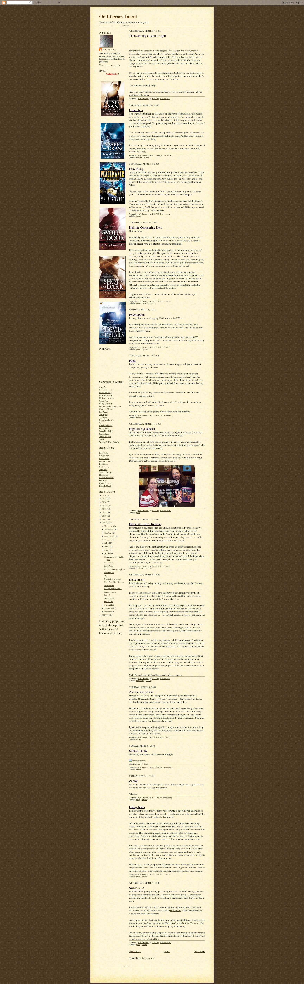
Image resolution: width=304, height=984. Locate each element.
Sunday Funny (110, 592)
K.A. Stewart (110, 49)
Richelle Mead (105, 485)
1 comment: (165, 99)
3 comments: (165, 214)
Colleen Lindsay (105, 461)
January (107, 611)
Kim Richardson (105, 425)
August (107, 539)
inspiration (140, 568)
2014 (104, 502)
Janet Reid (103, 469)
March (107, 605)
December (108, 526)
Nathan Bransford (106, 477)
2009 (104, 519)
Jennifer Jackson (106, 472)
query (138, 800)
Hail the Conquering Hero (114, 569)
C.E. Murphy (104, 455)
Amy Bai (102, 387)
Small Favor (156, 897)
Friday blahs (109, 598)
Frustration (108, 562)
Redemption (109, 572)
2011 (104, 512)
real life (146, 303)
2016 (104, 495)
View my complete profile (109, 65)
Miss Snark (103, 475)
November (109, 529)
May (106, 550)
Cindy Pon (103, 400)
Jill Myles (103, 417)
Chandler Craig (105, 392)
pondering (140, 681)
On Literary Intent (118, 16)
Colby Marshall (105, 403)
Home (167, 951)
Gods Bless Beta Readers (114, 582)
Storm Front (175, 910)
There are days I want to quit (147, 36)
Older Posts (199, 951)
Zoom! (107, 595)
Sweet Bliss (108, 601)
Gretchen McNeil (106, 409)
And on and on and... (113, 588)
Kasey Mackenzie (106, 420)
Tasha (101, 439)
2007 (104, 615)
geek (138, 513)
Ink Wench (103, 411)
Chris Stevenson (105, 395)
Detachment (109, 585)
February (108, 608)
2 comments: (166, 155)
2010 (104, 515)
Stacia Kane (104, 433)
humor (138, 769)
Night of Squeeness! (112, 579)
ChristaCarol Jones (106, 398)
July (106, 543)
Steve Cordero (105, 436)
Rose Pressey (104, 428)
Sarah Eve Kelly (105, 431)
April (106, 553)
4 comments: (165, 511)
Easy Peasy (108, 566)
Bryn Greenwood (106, 389)
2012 (104, 509)
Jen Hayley (103, 414)
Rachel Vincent (105, 483)
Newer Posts (135, 951)
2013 (104, 505)
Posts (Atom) (148, 958)
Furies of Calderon (191, 923)
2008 (104, 522)
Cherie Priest (104, 458)
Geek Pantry (104, 466)
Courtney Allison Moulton (110, 406)
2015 (104, 498)
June (106, 546)
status (146, 157)
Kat (100, 422)
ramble (138, 303)
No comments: (166, 415)
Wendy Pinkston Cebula (109, 442)
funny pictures (141, 763)
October (108, 533)
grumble (139, 157)
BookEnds (103, 453)
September (109, 536)
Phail (106, 575)
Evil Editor (103, 463)
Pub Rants (103, 480)
